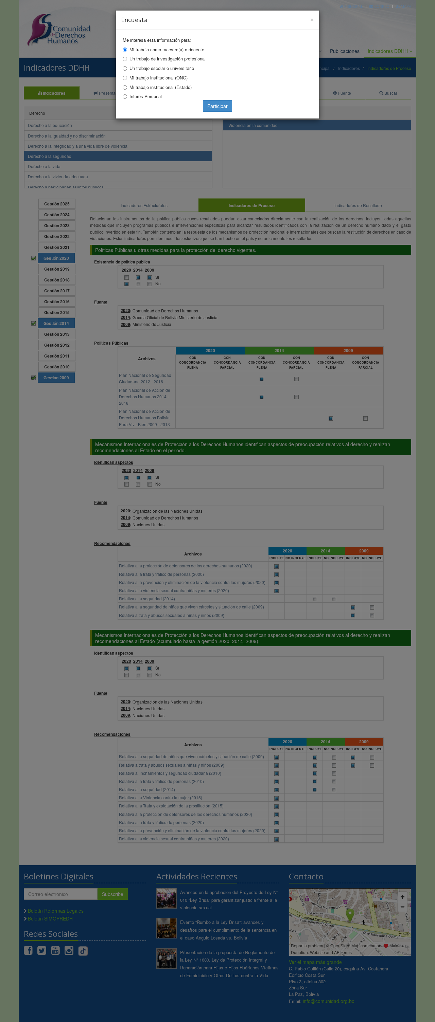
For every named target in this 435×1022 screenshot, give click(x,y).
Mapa (405, 6)
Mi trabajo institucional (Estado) (160, 87)
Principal (353, 6)
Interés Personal (145, 96)
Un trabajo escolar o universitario (161, 68)
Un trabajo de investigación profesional (167, 58)
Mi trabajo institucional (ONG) (158, 77)
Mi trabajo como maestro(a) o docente (166, 49)
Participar (217, 106)
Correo (381, 6)
